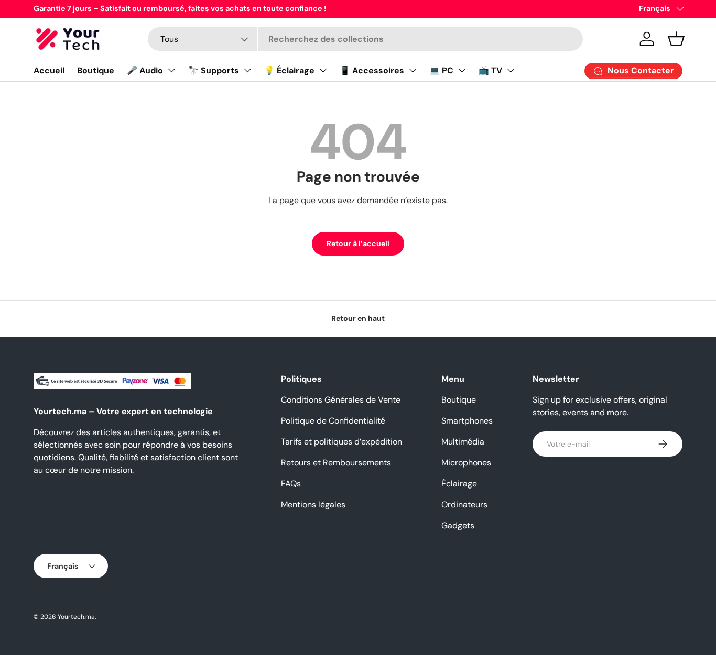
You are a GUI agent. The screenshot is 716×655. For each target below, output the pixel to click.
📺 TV (490, 70)
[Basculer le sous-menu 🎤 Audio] (171, 70)
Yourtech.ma (76, 617)
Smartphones (467, 420)
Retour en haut (358, 318)
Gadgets (457, 525)
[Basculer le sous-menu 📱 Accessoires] (412, 70)
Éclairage (459, 483)
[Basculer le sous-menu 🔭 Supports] (247, 70)
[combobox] (365, 39)
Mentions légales (313, 504)
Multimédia (462, 441)
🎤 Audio (145, 70)
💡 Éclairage (289, 70)
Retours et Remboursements (336, 462)
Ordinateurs (464, 504)
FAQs (291, 483)
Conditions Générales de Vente (340, 399)
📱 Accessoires (372, 70)
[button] (676, 38)
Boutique (95, 70)
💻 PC (441, 70)
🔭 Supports (213, 70)
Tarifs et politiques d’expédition (341, 441)
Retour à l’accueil (358, 243)
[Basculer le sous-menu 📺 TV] (510, 70)
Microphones (466, 462)
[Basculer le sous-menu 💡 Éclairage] (323, 70)
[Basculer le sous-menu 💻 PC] (461, 70)
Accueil (49, 70)
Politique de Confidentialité (333, 420)
